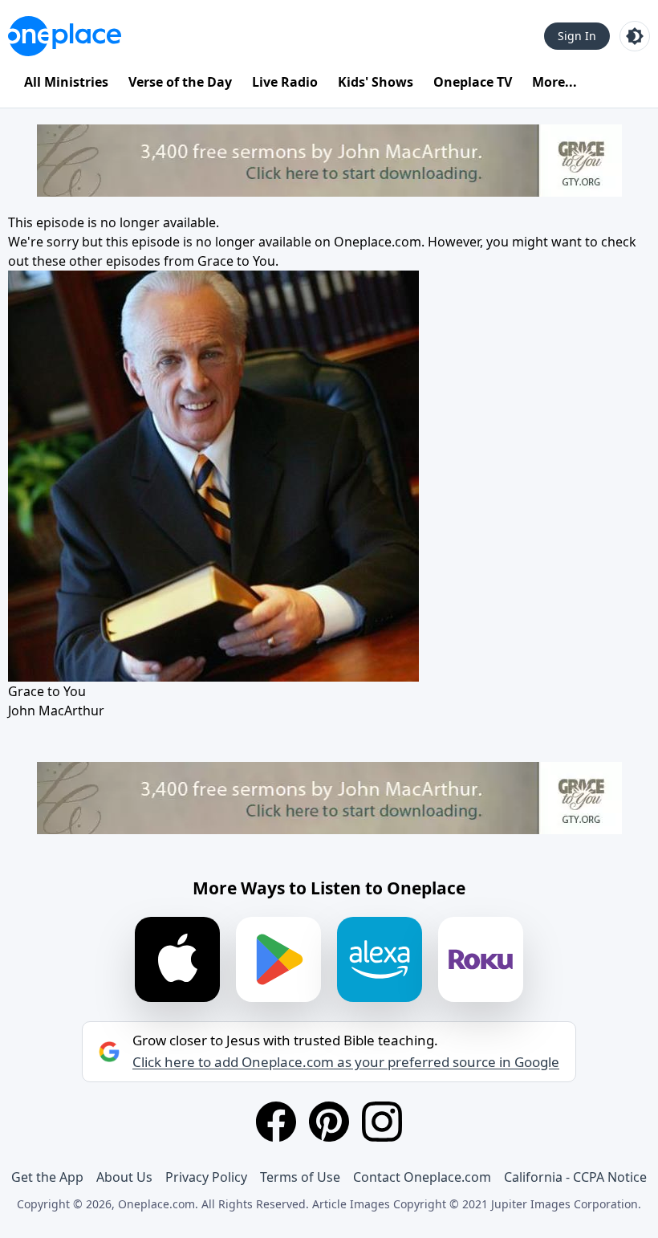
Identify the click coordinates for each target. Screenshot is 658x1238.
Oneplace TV (472, 82)
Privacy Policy (206, 1177)
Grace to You (236, 261)
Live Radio (285, 82)
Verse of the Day (180, 82)
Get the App (47, 1177)
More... (554, 82)
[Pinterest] (329, 1122)
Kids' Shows (375, 82)
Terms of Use (300, 1177)
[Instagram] (382, 1122)
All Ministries (66, 82)
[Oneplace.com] (64, 36)
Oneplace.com (377, 241)
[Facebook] (276, 1122)
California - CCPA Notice (575, 1177)
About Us (124, 1177)
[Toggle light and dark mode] (634, 36)
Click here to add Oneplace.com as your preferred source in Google (345, 1062)
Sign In (577, 35)
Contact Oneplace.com (422, 1177)
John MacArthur (56, 710)
